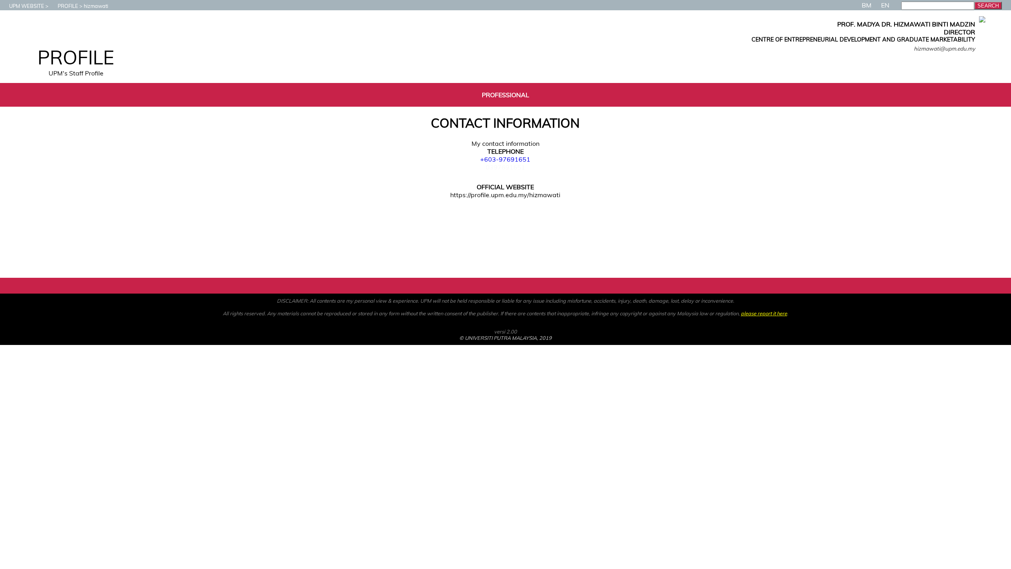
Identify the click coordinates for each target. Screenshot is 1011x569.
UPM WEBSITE (26, 6)
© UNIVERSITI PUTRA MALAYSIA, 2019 (505, 338)
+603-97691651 (505, 159)
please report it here (764, 313)
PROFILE (68, 6)
